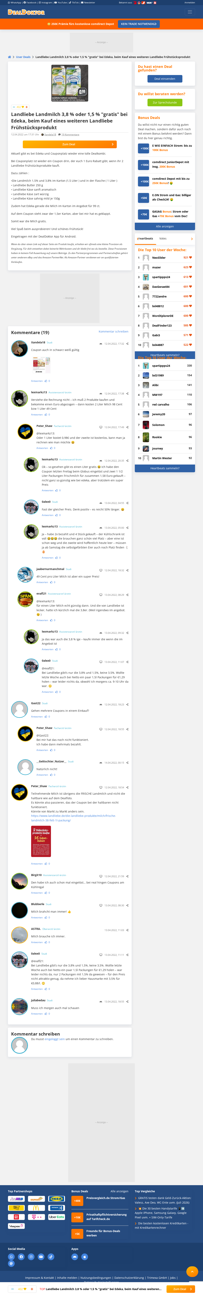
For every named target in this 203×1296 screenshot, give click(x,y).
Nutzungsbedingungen (95, 1278)
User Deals (23, 57)
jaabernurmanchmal (53, 569)
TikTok (75, 2)
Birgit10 (48, 875)
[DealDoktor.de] (26, 12)
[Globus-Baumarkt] (36, 1198)
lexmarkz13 (51, 392)
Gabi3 (156, 335)
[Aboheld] (16, 1198)
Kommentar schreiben (113, 331)
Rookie (157, 437)
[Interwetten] (16, 1207)
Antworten (37, 381)
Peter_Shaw (53, 426)
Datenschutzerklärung (129, 1278)
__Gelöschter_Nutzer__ (55, 761)
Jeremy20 (158, 414)
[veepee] (16, 1226)
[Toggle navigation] (190, 11)
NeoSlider (159, 257)
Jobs (173, 1278)
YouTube (62, 2)
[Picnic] (16, 1216)
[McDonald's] (36, 1207)
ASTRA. (45, 929)
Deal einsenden (164, 79)
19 (70, 134)
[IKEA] (56, 1198)
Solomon (158, 425)
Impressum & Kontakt (39, 1278)
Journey (157, 448)
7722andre (159, 296)
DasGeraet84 (160, 287)
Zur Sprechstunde (165, 102)
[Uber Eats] (56, 1216)
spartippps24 (161, 277)
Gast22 (39, 703)
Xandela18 (50, 134)
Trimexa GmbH (157, 1278)
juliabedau (42, 1000)
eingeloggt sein (55, 1039)
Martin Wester (162, 458)
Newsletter (89, 2)
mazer (156, 267)
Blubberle (41, 904)
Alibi (155, 385)
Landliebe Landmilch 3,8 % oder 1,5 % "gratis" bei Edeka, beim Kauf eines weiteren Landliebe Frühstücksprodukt (99, 1289)
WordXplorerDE (162, 316)
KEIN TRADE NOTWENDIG (138, 24)
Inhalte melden (67, 1278)
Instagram (47, 2)
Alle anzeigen (165, 226)
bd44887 (158, 345)
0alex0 (50, 502)
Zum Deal (68, 144)
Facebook (31, 2)
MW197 (157, 395)
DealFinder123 (162, 325)
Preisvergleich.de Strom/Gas (105, 1198)
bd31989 (158, 375)
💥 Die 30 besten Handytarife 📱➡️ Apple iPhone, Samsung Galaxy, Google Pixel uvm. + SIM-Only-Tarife (161, 1213)
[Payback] (56, 1207)
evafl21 (53, 593)
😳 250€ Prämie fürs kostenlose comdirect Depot (80, 24)
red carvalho (160, 404)
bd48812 (158, 306)
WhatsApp (16, 2)
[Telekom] (36, 1216)
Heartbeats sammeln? (164, 355)
